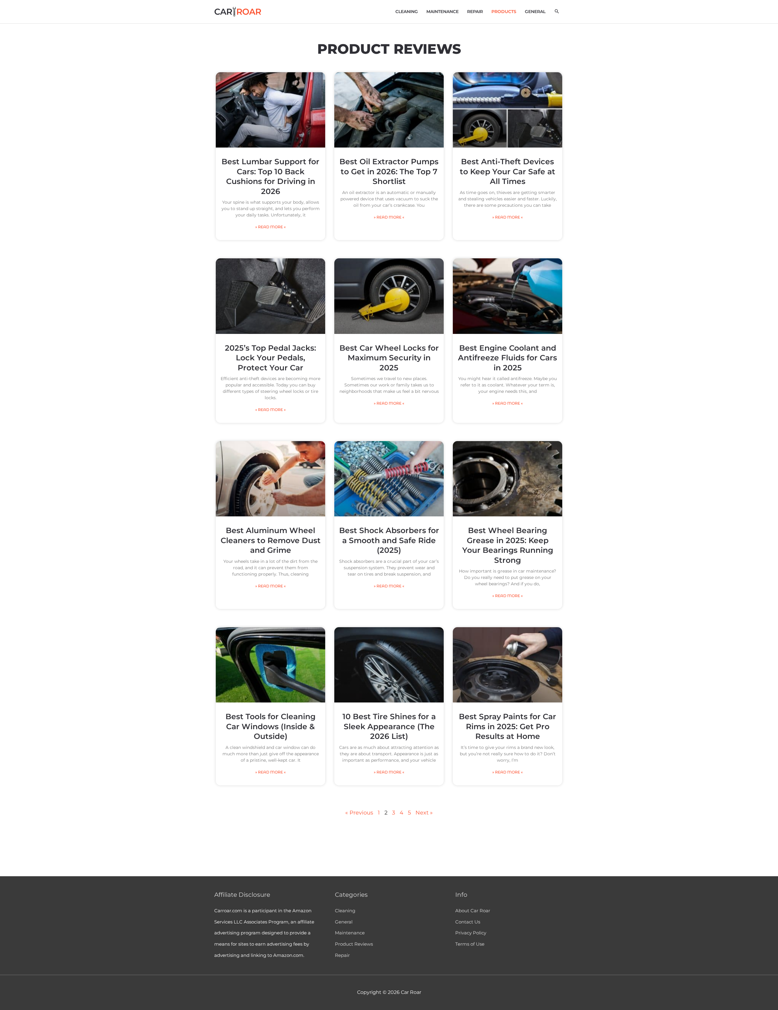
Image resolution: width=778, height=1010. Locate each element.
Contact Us (467, 922)
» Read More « (270, 227)
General (344, 922)
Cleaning (345, 910)
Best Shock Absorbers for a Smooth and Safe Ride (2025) (389, 540)
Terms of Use (469, 944)
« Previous (359, 812)
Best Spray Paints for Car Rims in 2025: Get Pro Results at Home (507, 726)
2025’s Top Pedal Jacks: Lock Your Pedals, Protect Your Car (270, 357)
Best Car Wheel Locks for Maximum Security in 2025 (389, 357)
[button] (556, 11)
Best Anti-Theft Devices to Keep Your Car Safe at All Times (507, 171)
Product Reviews (354, 944)
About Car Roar (472, 910)
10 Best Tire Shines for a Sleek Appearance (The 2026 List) (389, 726)
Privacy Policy (470, 933)
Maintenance (350, 933)
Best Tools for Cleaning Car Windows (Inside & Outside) (270, 726)
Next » (424, 812)
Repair (342, 955)
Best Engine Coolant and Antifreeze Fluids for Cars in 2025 (507, 357)
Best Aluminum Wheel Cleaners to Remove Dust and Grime (271, 540)
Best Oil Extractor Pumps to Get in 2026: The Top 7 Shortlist (389, 171)
